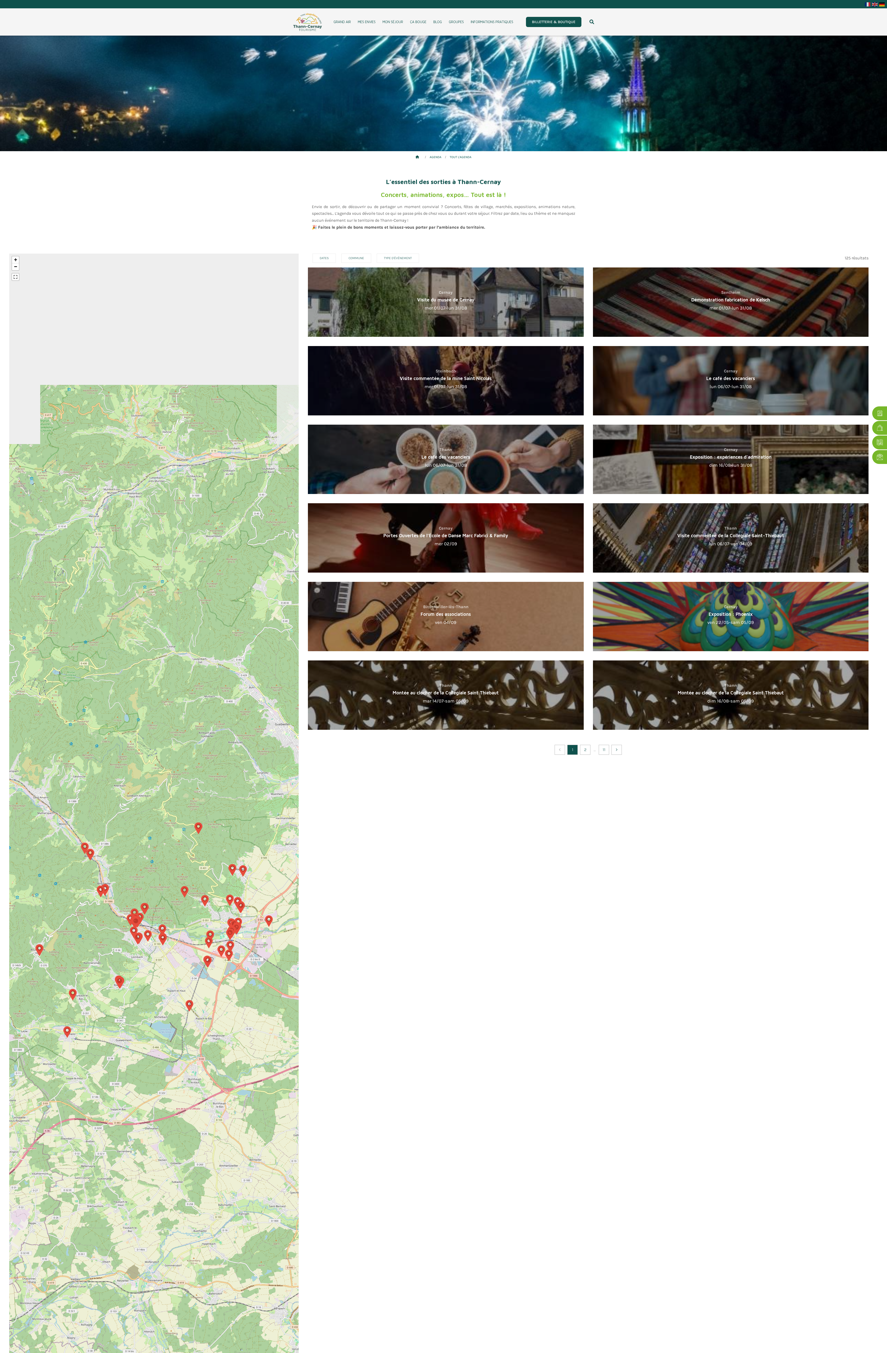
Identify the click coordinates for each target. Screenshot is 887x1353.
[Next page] (616, 750)
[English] (875, 3)
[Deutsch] (882, 3)
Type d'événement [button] (398, 258)
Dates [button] (324, 258)
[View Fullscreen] (15, 276)
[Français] (868, 3)
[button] (592, 22)
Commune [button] (356, 258)
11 (604, 749)
